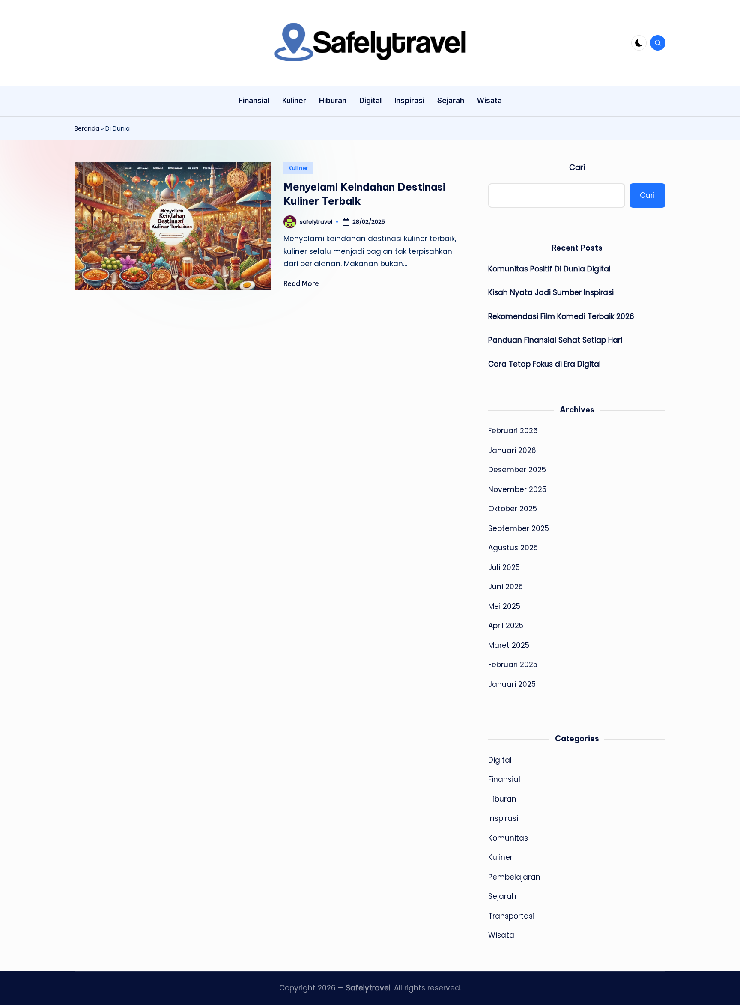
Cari (577, 167)
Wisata (501, 935)
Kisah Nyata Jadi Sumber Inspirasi (551, 292)
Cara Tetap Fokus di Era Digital (544, 364)
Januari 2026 (512, 450)
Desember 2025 (517, 470)
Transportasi (511, 916)
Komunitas (508, 838)
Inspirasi (503, 818)
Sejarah (502, 896)
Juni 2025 (505, 587)
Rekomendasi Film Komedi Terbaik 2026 (561, 316)
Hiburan (502, 799)
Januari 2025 (512, 684)
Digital (500, 760)
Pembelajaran (514, 877)
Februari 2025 (512, 664)
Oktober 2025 (512, 509)
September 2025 (518, 528)
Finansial (504, 779)
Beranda (87, 128)
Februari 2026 (513, 431)
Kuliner (298, 168)
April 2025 (505, 625)
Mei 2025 (504, 606)
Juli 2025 (504, 567)
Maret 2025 (508, 645)
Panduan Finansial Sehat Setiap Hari (555, 340)
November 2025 (517, 489)
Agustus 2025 (513, 548)
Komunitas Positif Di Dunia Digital (549, 269)
